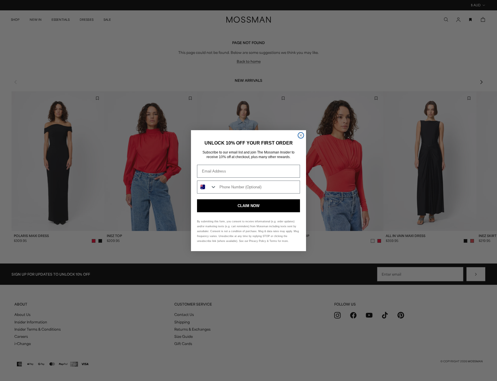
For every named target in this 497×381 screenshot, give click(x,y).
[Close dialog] (301, 135)
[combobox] (207, 187)
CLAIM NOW (248, 206)
